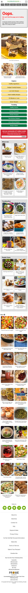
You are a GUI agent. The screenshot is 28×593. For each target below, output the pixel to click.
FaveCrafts (14, 560)
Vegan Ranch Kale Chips (20, 215)
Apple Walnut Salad (21, 459)
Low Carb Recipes (14, 91)
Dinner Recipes (14, 102)
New (2, 314)
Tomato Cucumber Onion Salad (20, 331)
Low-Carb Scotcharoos (14, 60)
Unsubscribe (14, 553)
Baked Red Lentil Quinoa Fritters (20, 290)
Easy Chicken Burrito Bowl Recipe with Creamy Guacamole (8, 216)
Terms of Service (14, 545)
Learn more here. (14, 579)
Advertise (14, 519)
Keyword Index (14, 530)
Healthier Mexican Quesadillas (20, 192)
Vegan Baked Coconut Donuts (8, 290)
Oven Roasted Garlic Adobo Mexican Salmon (20, 77)
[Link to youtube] (24, 508)
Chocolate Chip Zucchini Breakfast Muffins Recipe (20, 478)
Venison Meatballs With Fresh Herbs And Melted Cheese (7, 441)
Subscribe (14, 542)
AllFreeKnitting (14, 563)
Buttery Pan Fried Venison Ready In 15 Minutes (20, 496)
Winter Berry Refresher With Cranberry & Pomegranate (21, 441)
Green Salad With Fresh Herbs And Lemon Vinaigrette (7, 496)
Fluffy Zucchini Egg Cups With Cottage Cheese (7, 403)
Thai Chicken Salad (7, 477)
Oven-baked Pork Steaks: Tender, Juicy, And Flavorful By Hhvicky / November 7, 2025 (8, 193)
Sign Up (23, 136)
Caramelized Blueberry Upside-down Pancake (7, 367)
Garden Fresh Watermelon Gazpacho (7, 385)
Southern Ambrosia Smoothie (8, 250)
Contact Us (14, 522)
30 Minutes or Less (14, 98)
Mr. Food (14, 567)
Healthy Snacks (14, 107)
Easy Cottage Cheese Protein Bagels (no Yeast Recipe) (7, 422)
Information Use (17, 134)
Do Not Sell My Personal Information (14, 538)
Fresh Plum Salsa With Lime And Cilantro (21, 349)
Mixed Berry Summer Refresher (7, 460)
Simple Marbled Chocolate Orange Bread (20, 250)
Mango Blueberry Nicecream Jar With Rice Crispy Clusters (20, 306)
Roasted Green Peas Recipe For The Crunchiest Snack (21, 422)
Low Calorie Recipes (14, 122)
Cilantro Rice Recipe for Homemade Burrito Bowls (8, 174)
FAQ (14, 526)
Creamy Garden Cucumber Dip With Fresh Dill (20, 367)
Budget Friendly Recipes (14, 87)
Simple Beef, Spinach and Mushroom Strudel (8, 233)
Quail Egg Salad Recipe (8, 271)
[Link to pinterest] (14, 508)
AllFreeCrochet (14, 561)
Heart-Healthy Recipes (14, 94)
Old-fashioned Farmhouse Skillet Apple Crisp (7, 349)
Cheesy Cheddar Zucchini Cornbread (20, 174)
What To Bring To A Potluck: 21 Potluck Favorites (20, 272)
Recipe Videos (14, 125)
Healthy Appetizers (14, 84)
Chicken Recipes (14, 114)
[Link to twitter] (9, 508)
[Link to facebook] (5, 508)
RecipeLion (14, 565)
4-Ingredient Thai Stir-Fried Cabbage (8, 157)
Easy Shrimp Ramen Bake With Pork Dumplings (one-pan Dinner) (20, 403)
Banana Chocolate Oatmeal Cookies (7, 77)
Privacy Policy (10, 134)
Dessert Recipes (14, 111)
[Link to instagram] (19, 508)
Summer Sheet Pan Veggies (7, 330)
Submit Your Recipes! (14, 549)
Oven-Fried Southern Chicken (8, 306)
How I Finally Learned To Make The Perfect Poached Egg (20, 157)
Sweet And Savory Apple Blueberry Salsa (20, 385)
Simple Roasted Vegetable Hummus (20, 233)
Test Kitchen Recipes (14, 118)
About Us (14, 515)
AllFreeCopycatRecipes (14, 569)
